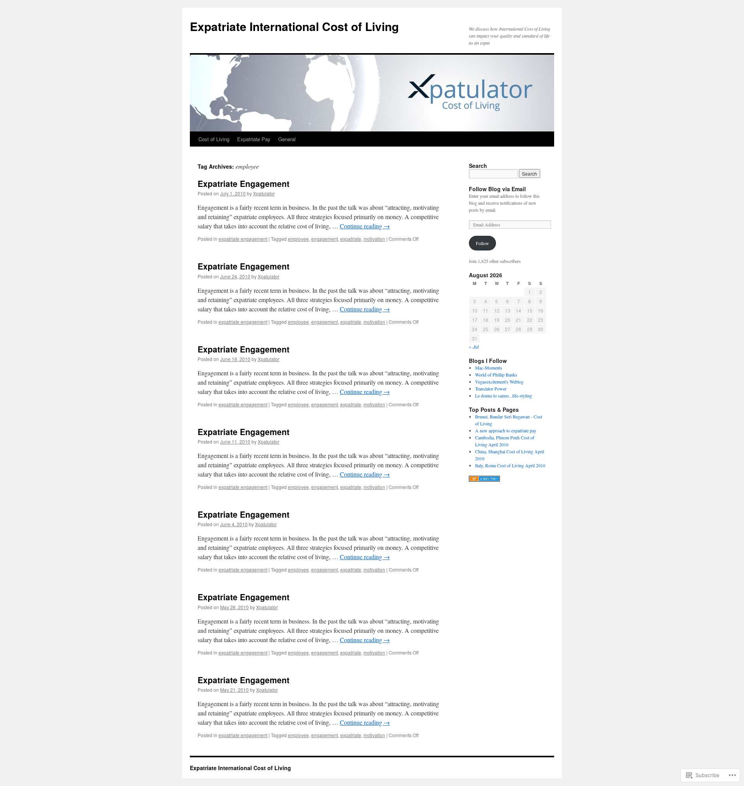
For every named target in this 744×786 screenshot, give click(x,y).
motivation (374, 238)
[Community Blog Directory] (484, 480)
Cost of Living (213, 139)
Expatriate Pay (253, 139)
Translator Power (490, 388)
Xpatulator (264, 193)
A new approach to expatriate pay (505, 430)
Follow (482, 243)
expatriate (350, 238)
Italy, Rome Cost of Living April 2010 (510, 465)
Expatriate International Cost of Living (294, 26)
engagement (324, 238)
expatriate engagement (243, 238)
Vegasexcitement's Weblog (499, 381)
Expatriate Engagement (243, 183)
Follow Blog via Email (497, 189)
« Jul (474, 346)
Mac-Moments (488, 367)
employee (298, 238)
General (287, 139)
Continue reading (365, 226)
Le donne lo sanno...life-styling (503, 395)
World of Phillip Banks (496, 374)
